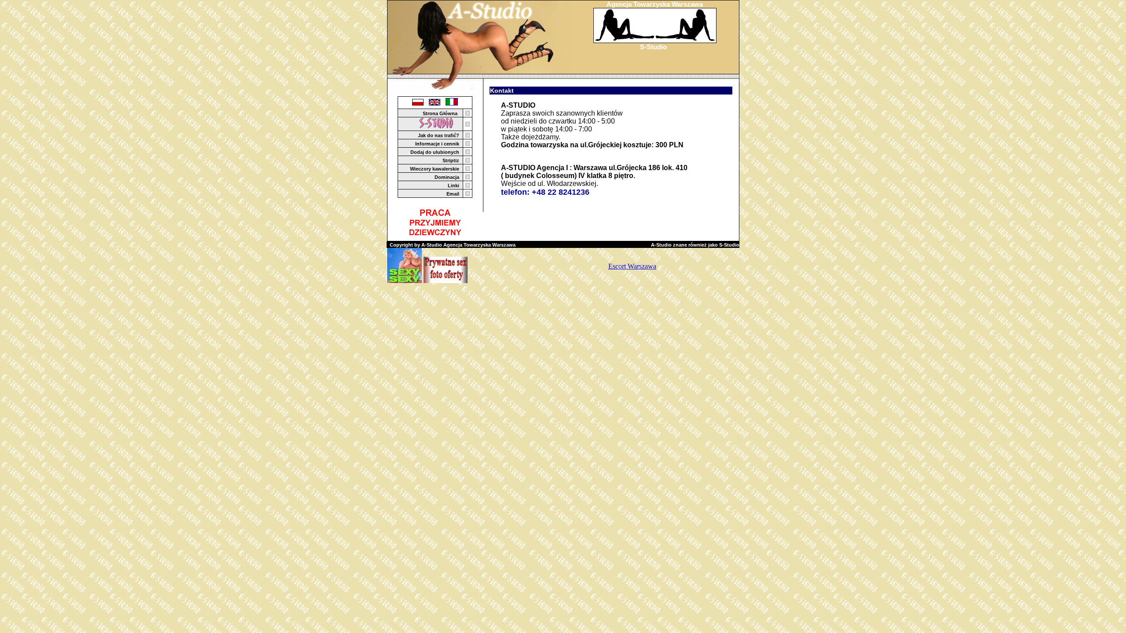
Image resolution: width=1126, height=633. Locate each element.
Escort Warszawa (632, 266)
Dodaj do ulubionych (434, 152)
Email (452, 193)
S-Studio (653, 47)
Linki (453, 185)
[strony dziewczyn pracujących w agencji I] (440, 127)
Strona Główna (440, 113)
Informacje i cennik (437, 143)
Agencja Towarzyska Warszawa (655, 4)
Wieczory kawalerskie (434, 168)
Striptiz (450, 160)
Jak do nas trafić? (438, 135)
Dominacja (447, 177)
